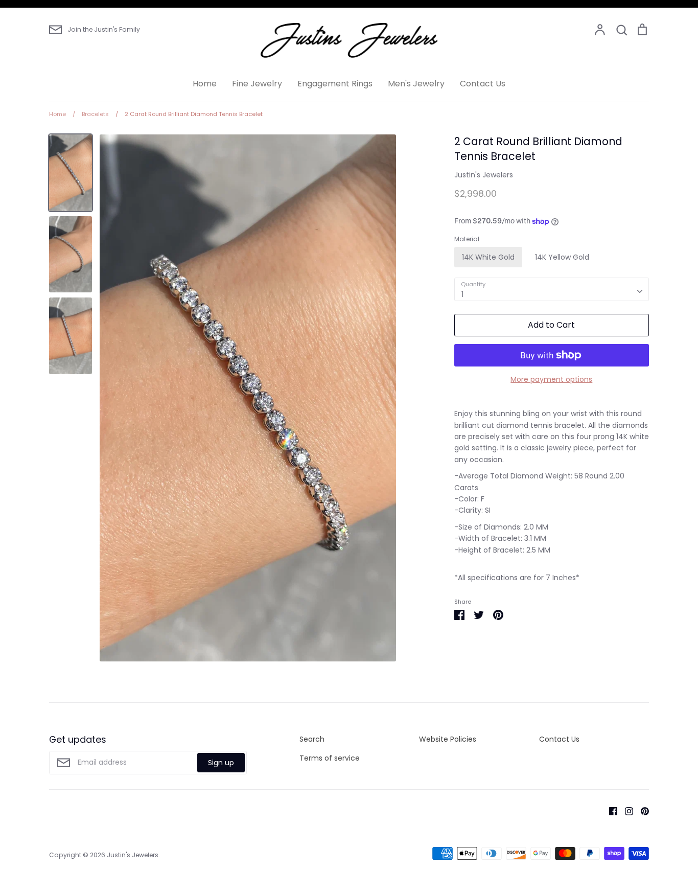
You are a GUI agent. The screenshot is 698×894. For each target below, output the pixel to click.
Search (311, 739)
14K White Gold (488, 257)
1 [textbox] (462, 294)
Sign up (221, 763)
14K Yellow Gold (562, 257)
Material (466, 239)
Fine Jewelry (257, 83)
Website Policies (447, 739)
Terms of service (329, 758)
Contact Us (482, 83)
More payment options (551, 379)
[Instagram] (625, 811)
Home (205, 83)
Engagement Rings (335, 83)
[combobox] (551, 289)
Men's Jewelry (416, 83)
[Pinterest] (641, 811)
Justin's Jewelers (483, 175)
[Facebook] (609, 811)
